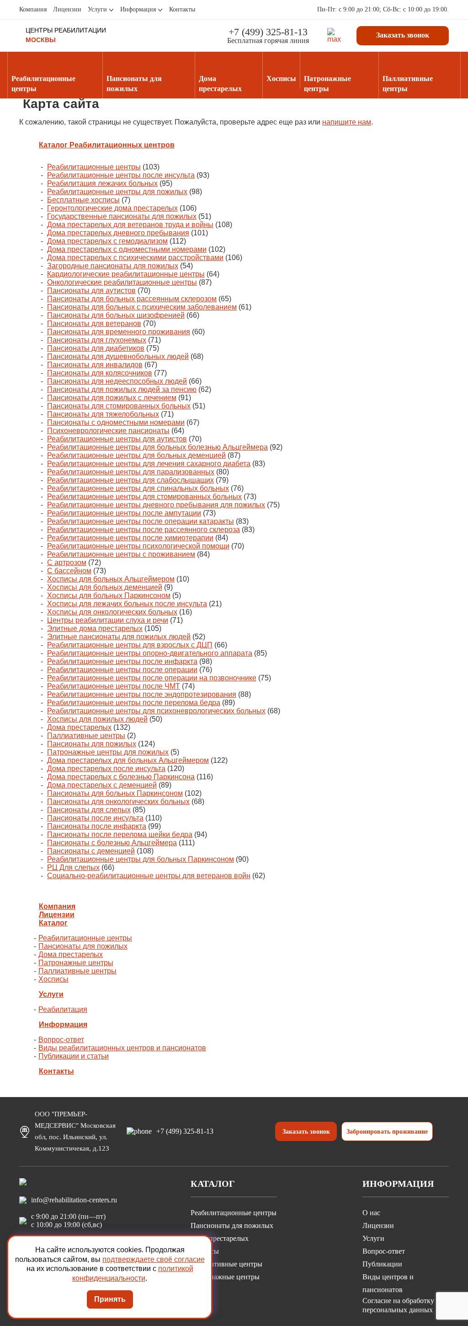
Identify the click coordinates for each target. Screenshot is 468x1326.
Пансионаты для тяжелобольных (103, 414)
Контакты (182, 9)
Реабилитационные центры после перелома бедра (133, 702)
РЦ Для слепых (73, 867)
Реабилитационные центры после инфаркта (122, 661)
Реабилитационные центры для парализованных (130, 472)
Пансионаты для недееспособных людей (117, 381)
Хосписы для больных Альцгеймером (111, 579)
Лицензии (67, 9)
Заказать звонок (402, 35)
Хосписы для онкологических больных (112, 612)
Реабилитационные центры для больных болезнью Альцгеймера (157, 447)
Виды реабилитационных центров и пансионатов (122, 1048)
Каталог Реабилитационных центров (107, 145)
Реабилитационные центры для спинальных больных (138, 488)
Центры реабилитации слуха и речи (107, 620)
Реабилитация (62, 1009)
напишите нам (346, 122)
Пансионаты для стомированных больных (119, 406)
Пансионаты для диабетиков (95, 348)
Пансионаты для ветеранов (94, 323)
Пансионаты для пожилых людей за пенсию (122, 389)
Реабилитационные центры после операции (122, 670)
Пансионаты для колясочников (99, 373)
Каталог (53, 923)
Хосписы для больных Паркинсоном (108, 595)
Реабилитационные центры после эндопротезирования (141, 694)
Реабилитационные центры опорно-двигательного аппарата (149, 653)
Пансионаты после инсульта (95, 818)
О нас (371, 1213)
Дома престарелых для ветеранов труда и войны (130, 224)
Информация (138, 9)
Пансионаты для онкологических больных (118, 801)
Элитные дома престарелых (95, 628)
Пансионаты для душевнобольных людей (118, 356)
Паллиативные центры (86, 735)
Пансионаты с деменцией (91, 851)
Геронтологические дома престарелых (112, 208)
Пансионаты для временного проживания (118, 332)
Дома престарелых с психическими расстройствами (135, 257)
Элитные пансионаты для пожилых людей (119, 637)
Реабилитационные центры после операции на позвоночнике (151, 678)
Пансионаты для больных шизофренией (116, 315)
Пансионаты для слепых (89, 810)
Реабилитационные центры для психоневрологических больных (156, 711)
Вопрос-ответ (61, 1039)
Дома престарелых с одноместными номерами (127, 249)
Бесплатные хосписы (83, 200)
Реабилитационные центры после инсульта (121, 175)
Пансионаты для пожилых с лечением (111, 398)
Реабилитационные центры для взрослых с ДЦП (130, 645)
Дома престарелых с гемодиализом (107, 241)
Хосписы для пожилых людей (97, 719)
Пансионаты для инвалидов (95, 365)
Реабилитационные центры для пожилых (117, 192)
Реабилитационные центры (94, 167)
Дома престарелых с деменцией (102, 785)
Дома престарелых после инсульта (106, 768)
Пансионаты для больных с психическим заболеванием (142, 307)
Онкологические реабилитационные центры (122, 282)
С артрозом (66, 562)
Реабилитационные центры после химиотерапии (130, 538)
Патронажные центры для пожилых (108, 752)
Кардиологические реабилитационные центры (126, 274)
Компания (33, 9)
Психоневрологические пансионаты (108, 431)
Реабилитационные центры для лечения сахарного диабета (148, 463)
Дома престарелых (79, 727)
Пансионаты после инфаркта (96, 826)
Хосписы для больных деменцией (104, 587)
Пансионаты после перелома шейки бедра (119, 834)
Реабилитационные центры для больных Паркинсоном (140, 859)
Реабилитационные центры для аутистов (117, 439)
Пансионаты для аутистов (91, 290)
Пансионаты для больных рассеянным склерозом (132, 299)
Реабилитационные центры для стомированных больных (144, 496)
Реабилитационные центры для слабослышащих (130, 480)
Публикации (382, 1264)
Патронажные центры (75, 963)
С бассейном (69, 571)
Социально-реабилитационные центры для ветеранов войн (148, 876)
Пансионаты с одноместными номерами (116, 422)
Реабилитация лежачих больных (102, 183)
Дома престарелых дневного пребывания (118, 233)
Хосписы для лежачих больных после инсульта (127, 604)
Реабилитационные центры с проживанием (121, 554)
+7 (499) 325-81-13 (268, 32)
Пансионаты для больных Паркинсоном (115, 793)
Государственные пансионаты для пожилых (122, 216)
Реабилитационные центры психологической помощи (138, 546)
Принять (110, 1299)
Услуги (97, 9)
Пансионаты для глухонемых (96, 340)
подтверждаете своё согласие (153, 1259)
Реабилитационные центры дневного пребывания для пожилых (156, 505)
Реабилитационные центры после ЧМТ (113, 686)
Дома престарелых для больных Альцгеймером (128, 760)
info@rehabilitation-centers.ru (74, 1200)
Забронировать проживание (387, 1131)
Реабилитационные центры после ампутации (124, 513)
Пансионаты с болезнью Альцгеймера (112, 843)
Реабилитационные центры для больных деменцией (136, 455)
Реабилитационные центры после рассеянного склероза (143, 529)
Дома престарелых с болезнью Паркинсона (121, 777)
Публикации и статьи (73, 1056)
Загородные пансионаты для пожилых (112, 266)
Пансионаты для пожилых (91, 744)
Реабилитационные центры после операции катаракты (140, 521)
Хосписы (53, 979)
